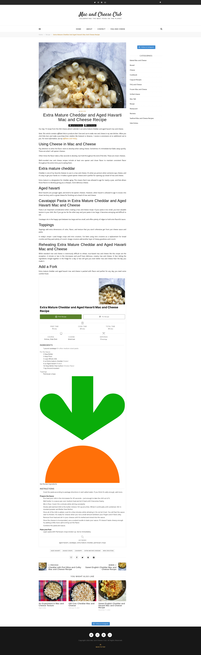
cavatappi (78, 550)
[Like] (71, 557)
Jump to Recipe (76, 125)
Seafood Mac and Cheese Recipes (142, 118)
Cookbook (133, 75)
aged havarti (55, 550)
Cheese (132, 70)
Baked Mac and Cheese (138, 60)
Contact (101, 29)
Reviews (133, 113)
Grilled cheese (135, 94)
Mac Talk (133, 99)
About (89, 29)
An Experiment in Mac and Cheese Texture (51, 604)
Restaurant (134, 109)
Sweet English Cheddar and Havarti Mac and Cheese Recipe (111, 605)
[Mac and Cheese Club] (100, 15)
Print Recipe (91, 125)
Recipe (48, 35)
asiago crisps (67, 550)
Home (78, 29)
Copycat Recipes (135, 80)
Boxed (132, 65)
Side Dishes (134, 123)
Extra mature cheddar (92, 550)
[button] (82, 430)
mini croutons (108, 550)
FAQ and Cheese (118, 29)
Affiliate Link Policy (70, 138)
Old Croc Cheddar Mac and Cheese (82, 604)
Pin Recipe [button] (105, 317)
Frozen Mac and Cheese (138, 89)
